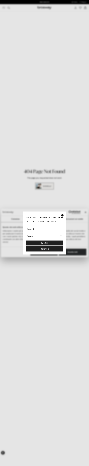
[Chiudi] (62, 215)
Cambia (44, 243)
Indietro (44, 249)
